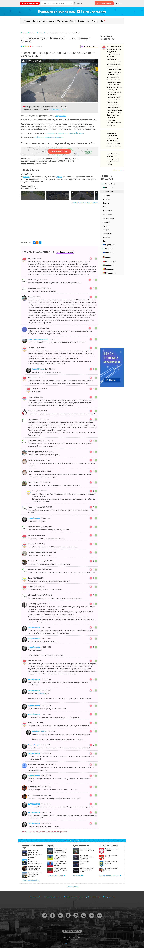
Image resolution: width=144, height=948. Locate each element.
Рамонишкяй (107, 233)
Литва (46, 33)
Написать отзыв (90, 46)
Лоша (105, 207)
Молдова (110, 273)
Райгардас (106, 222)
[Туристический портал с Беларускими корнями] (72, 931)
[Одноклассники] (37, 242)
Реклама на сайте (35, 897)
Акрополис (40, 693)
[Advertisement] (59, 222)
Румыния (110, 269)
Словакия (110, 261)
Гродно (59, 176)
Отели (95, 21)
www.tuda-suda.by (76, 937)
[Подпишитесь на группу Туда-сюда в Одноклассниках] (68, 918)
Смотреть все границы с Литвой (85, 202)
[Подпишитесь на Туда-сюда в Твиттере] (92, 918)
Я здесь (79, 3)
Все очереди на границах (109, 875)
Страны (27, 21)
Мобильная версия (73, 886)
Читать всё (77, 875)
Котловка (106, 195)
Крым (108, 257)
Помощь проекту (108, 897)
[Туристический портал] (30, 4)
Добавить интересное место (73, 897)
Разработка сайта (73, 943)
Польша (110, 184)
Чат (102, 21)
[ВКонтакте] (34, 242)
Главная (23, 33)
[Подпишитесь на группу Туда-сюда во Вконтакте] (60, 918)
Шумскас (106, 226)
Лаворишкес (107, 211)
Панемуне (106, 237)
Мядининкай (60, 115)
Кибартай (106, 230)
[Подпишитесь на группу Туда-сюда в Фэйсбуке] (53, 918)
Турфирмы (62, 21)
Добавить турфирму (93, 897)
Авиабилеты (83, 21)
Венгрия (109, 265)
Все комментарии (119, 170)
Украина (110, 245)
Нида (104, 241)
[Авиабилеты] (112, 386)
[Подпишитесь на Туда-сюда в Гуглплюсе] (76, 918)
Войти (119, 3)
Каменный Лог (108, 192)
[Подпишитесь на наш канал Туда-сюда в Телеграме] (72, 15)
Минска (26, 176)
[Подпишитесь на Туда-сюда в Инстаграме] (84, 918)
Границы (39, 33)
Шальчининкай (108, 218)
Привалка (106, 203)
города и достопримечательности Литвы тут (65, 133)
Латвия (109, 248)
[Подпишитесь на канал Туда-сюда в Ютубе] (99, 918)
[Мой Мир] (40, 242)
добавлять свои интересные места (48, 137)
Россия (109, 252)
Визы (72, 21)
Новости (50, 21)
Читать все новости (30, 880)
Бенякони (106, 199)
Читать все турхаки (55, 875)
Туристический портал (72, 939)
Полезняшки (38, 21)
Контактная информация (52, 897)
